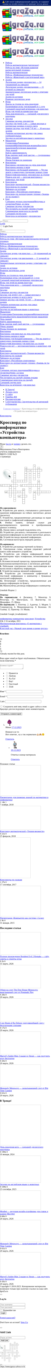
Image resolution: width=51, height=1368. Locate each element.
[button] (1, 446)
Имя (3, 691)
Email (3, 696)
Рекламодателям (13, 399)
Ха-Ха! (12, 678)
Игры (8, 102)
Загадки (9, 119)
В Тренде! (10, 389)
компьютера (18, 619)
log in (8, 444)
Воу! (11, 681)
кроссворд (29, 619)
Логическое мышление (26, 148)
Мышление (10, 140)
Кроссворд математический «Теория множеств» (22, 831)
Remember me (9, 1310)
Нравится (13, 673)
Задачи (8, 80)
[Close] (1, 1294)
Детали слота (11, 392)
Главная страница (11, 409)
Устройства (40, 619)
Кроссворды (11, 182)
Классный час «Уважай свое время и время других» (24, 628)
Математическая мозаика (26, 145)
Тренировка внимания (22, 314)
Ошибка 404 (11, 397)
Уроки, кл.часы (22, 204)
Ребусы (8, 63)
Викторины (10, 162)
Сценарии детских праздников (19, 201)
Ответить (9, 739)
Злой (11, 687)
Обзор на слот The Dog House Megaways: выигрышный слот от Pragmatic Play (19, 991)
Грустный (13, 684)
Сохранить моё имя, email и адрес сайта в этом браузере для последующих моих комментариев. (23, 707)
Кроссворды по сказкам (11, 880)
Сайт (2, 701)
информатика (6, 619)
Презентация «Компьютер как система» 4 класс (22, 918)
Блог (7, 199)
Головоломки (11, 143)
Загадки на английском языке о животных (19, 1184)
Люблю (12, 676)
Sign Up (24, 1322)
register (17, 444)
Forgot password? (7, 1318)
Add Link (4, 1340)
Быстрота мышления (17, 317)
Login (2, 223)
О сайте (9, 394)
